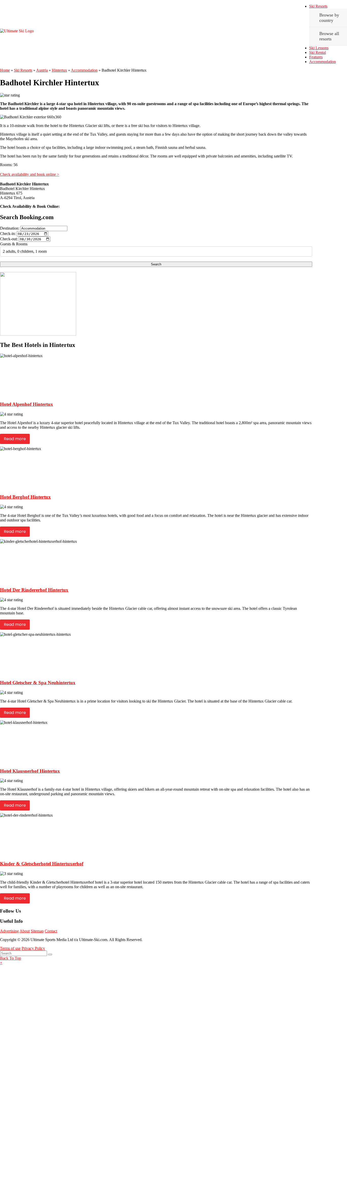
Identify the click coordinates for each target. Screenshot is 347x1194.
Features (316, 57)
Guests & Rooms (13, 244)
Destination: (9, 228)
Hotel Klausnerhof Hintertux (30, 771)
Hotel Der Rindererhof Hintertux (34, 590)
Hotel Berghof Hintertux (25, 497)
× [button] (1, 963)
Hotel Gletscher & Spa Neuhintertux (37, 682)
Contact (51, 931)
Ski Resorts (318, 6)
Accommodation (322, 61)
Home (5, 70)
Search (156, 264)
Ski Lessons (318, 48)
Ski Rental (317, 52)
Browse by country (329, 17)
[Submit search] (50, 954)
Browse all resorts (329, 36)
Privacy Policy (33, 948)
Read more (15, 439)
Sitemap (37, 931)
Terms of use (10, 948)
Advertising (9, 931)
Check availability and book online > (29, 174)
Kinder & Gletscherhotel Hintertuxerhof (41, 863)
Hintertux (59, 70)
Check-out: (9, 239)
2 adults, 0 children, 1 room (25, 251)
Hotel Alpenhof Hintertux (26, 404)
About (25, 931)
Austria (42, 70)
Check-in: (8, 233)
